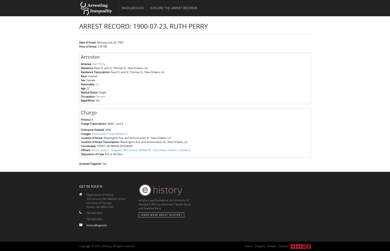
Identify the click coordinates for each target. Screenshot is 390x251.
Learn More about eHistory (161, 214)
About (248, 246)
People (272, 246)
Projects (260, 246)
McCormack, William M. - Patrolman (144, 150)
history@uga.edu (96, 225)
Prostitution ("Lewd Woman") (109, 134)
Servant (100, 96)
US (97, 84)
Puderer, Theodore (178, 150)
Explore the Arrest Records (173, 8)
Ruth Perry (98, 64)
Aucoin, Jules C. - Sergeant (106, 150)
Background (133, 8)
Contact (283, 246)
